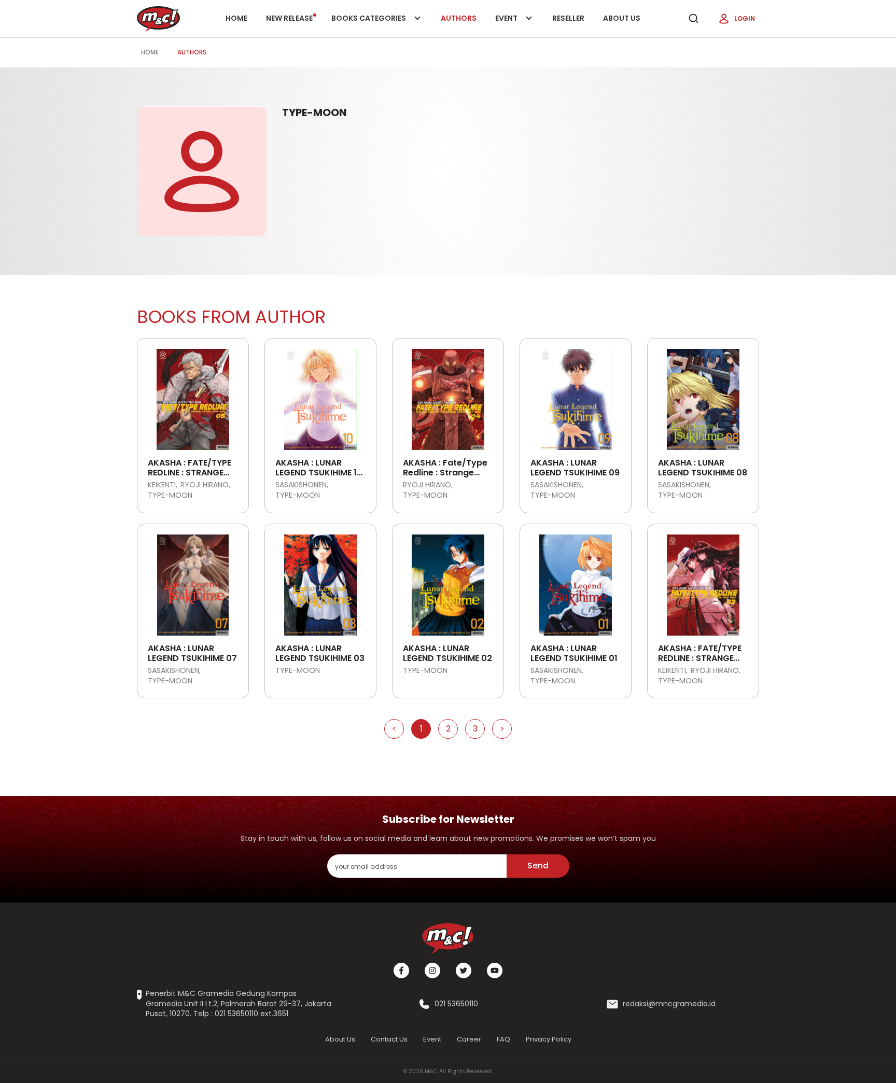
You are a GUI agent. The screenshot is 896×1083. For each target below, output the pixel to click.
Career (469, 1039)
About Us (621, 18)
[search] (693, 18)
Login (744, 18)
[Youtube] (494, 970)
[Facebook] (401, 970)
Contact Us (389, 1039)
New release (289, 18)
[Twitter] (463, 970)
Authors (459, 18)
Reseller (568, 18)
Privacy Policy (548, 1039)
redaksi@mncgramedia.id (669, 1004)
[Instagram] (432, 970)
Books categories (369, 25)
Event (517, 25)
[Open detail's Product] (192, 396)
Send (538, 865)
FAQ (503, 1039)
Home (236, 18)
